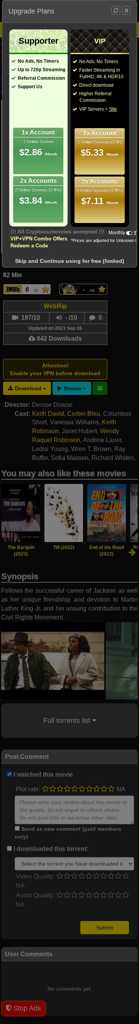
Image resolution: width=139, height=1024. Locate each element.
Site (113, 109)
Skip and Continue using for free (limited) (69, 261)
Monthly (116, 232)
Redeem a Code (29, 246)
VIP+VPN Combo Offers (38, 239)
